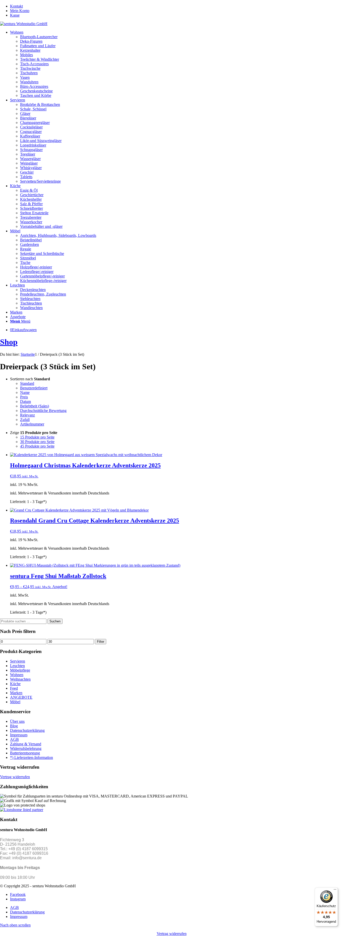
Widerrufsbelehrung (25, 748)
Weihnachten (20, 679)
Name (25, 392)
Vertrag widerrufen (15, 777)
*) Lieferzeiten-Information (31, 757)
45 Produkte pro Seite (37, 446)
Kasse (15, 15)
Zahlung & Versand (25, 744)
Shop (9, 341)
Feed (14, 688)
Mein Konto (19, 11)
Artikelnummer (32, 424)
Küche (15, 684)
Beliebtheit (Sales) (34, 406)
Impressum (18, 735)
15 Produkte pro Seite (37, 437)
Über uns (17, 721)
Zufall (25, 419)
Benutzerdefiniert (33, 388)
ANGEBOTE (21, 697)
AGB (14, 739)
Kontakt (16, 6)
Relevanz (27, 415)
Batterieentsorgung (25, 753)
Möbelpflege (20, 670)
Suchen (55, 621)
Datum (25, 401)
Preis (24, 397)
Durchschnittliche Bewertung (43, 410)
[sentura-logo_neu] (23, 24)
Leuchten (17, 666)
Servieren (17, 661)
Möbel (15, 702)
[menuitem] (176, 6)
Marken (16, 693)
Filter (100, 641)
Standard (27, 383)
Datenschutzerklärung (27, 730)
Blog (14, 726)
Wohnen (16, 675)
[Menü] (335, 891)
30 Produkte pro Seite (37, 442)
